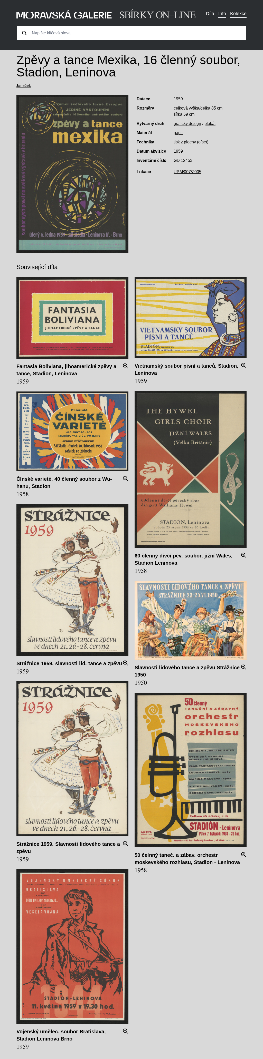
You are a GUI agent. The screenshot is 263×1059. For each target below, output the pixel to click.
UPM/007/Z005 (187, 172)
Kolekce (238, 13)
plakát (209, 123)
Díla (210, 13)
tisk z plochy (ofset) (191, 142)
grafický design (187, 123)
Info (222, 13)
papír (178, 133)
